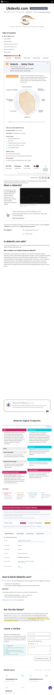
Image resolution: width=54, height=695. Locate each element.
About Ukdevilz (7, 38)
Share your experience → (9, 49)
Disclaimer (42, 620)
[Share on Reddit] (48, 178)
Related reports (7, 52)
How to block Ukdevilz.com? (10, 46)
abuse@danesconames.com (31, 230)
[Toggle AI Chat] (50, 688)
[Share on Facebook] (40, 178)
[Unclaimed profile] (47, 63)
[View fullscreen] (46, 190)
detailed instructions (9, 600)
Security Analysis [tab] (40, 533)
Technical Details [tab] (20, 533)
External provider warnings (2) (11, 44)
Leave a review (29, 11)
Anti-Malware (7, 580)
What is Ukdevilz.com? (9, 36)
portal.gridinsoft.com (15, 615)
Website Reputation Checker (44, 12)
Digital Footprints (8, 41)
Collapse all (49, 426)
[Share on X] (43, 178)
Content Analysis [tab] (30, 533)
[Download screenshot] (48, 190)
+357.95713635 (28, 234)
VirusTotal (39, 526)
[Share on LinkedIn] (46, 178)
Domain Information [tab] (9, 533)
